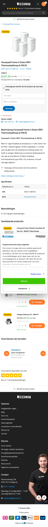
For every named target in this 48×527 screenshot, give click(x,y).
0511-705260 (9, 486)
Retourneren (6, 463)
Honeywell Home (30, 196)
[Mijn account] (38, 4)
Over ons (4, 415)
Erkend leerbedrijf (8, 419)
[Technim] (24, 4)
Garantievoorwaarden (9, 456)
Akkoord (24, 281)
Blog (2, 412)
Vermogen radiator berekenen (12, 449)
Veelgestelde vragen (8, 408)
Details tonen (36, 274)
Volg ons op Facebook (24, 523)
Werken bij (5, 430)
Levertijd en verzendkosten (11, 426)
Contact (4, 433)
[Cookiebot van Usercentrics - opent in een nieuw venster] (35, 236)
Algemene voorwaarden (10, 467)
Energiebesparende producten (12, 453)
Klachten (4, 460)
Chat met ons (9, 122)
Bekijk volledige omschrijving (12, 176)
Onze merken (6, 445)
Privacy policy (24, 512)
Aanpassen (22, 288)
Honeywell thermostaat (11, 24)
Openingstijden (7, 422)
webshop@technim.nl (26, 122)
